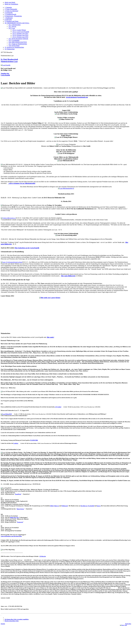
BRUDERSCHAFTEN (18, 42)
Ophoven (56, 506)
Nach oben (128, 623)
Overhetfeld (14, 40)
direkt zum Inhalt (10, 2)
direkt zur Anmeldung (11, 4)
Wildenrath (64, 506)
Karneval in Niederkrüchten (14, 47)
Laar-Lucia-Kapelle (20, 31)
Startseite (8, 7)
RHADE (8, 19)
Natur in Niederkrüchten (18, 44)
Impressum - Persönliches (13, 16)
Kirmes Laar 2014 (20, 35)
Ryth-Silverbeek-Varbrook (18, 38)
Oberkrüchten (14, 25)
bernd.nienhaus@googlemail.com (77, 97)
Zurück (3, 623)
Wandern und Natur (11, 21)
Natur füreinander (11, 9)
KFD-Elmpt (14, 45)
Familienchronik (10, 14)
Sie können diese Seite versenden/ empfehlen (17, 619)
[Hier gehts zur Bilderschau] (66, 314)
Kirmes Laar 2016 (20, 37)
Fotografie (9, 12)
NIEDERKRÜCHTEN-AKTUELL (17, 23)
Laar (12, 28)
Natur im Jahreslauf (11, 11)
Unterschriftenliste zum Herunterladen (11, 536)
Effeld (51, 506)
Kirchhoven (84, 506)
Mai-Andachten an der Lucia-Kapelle (26, 248)
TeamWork (18, 494)
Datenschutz (10, 49)
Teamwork (20, 522)
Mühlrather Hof (14, 517)
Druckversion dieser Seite (12, 621)
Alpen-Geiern (20, 509)
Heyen (12, 26)
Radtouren (9, 18)
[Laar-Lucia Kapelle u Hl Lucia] (5, 65)
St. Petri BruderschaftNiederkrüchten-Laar (9, 60)
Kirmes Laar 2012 (20, 33)
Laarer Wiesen (19, 30)
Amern (98, 506)
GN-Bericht (42, 556)
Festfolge (15, 443)
